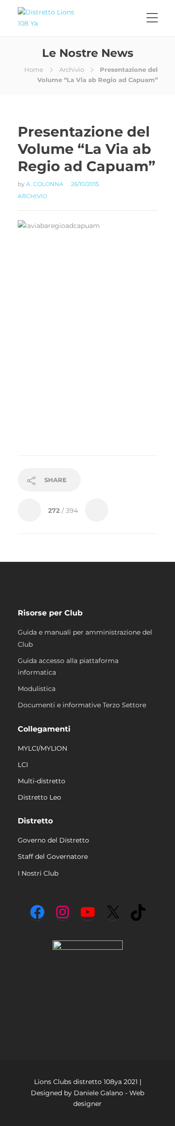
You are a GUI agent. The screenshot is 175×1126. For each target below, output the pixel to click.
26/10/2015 (85, 183)
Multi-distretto (41, 781)
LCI (23, 764)
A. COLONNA (45, 183)
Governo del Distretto (53, 840)
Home (33, 69)
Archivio (71, 69)
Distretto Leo (39, 797)
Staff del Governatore (53, 856)
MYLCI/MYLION (42, 748)
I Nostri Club (38, 873)
